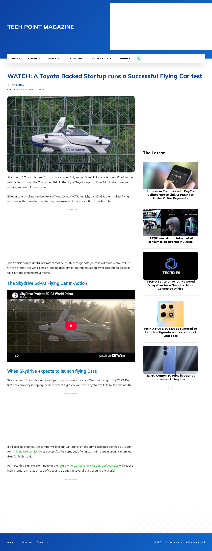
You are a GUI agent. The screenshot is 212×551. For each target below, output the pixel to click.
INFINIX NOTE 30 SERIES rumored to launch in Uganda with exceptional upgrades (170, 332)
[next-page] (176, 388)
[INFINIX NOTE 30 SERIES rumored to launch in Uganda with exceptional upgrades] (170, 313)
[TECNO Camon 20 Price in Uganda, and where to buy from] (170, 360)
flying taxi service (26, 451)
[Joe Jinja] (9, 85)
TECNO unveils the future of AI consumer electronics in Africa (170, 240)
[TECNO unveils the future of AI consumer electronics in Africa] (170, 222)
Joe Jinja (19, 85)
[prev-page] (170, 388)
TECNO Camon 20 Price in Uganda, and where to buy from (170, 377)
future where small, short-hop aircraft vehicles (88, 465)
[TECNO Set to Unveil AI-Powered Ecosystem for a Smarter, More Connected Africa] (170, 266)
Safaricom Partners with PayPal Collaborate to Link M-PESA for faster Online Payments (170, 194)
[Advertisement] (161, 26)
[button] (138, 58)
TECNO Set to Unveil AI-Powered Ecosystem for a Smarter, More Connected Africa (170, 285)
